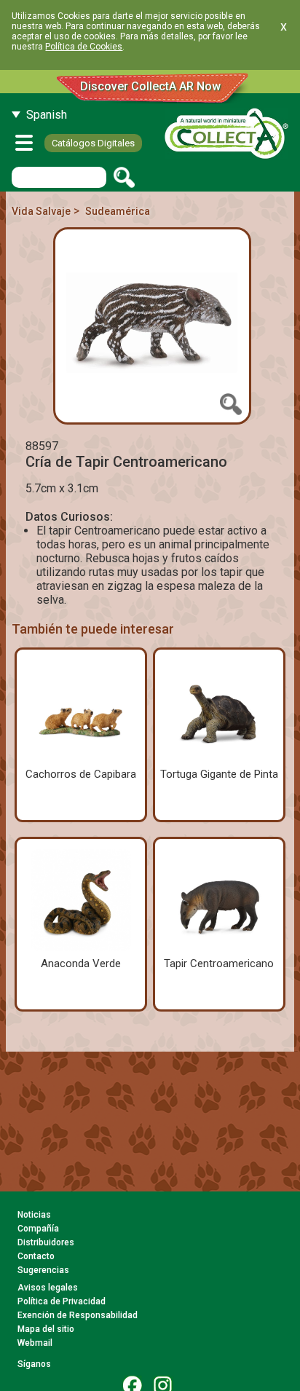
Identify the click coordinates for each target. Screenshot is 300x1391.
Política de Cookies (83, 47)
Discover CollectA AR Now (150, 86)
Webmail (34, 1343)
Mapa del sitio (45, 1329)
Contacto (36, 1256)
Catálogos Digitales (93, 143)
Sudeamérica (117, 211)
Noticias (34, 1215)
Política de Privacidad (61, 1301)
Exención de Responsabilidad (77, 1315)
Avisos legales (47, 1287)
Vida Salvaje (41, 211)
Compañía (38, 1228)
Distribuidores (45, 1242)
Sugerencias (43, 1270)
